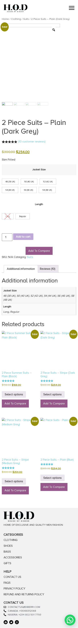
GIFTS (7, 563)
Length (39, 204)
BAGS (7, 551)
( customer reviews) (32, 141)
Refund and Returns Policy (24, 594)
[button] (70, 620)
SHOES (8, 546)
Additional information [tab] (21, 269)
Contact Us (12, 577)
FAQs (7, 583)
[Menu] (56, 8)
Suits (26, 19)
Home (5, 19)
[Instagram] (17, 622)
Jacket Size (39, 169)
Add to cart (23, 236)
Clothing (16, 19)
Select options (14, 394)
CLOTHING (11, 540)
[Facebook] (6, 622)
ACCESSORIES (13, 557)
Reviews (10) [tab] (47, 269)
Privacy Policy (14, 588)
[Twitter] (11, 622)
